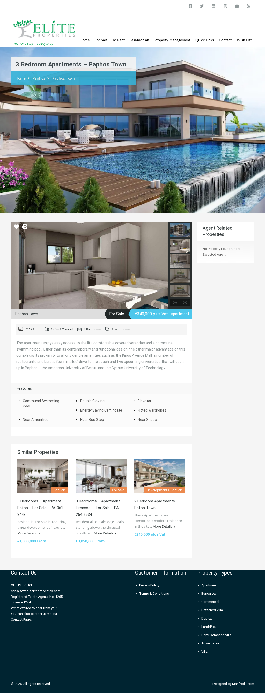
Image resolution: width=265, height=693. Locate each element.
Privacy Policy (149, 585)
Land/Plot (208, 627)
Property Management (172, 40)
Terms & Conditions (154, 593)
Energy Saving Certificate (101, 410)
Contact (225, 40)
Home (85, 40)
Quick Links (204, 40)
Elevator (144, 401)
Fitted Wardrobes (152, 410)
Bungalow (208, 593)
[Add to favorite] (16, 228)
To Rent (119, 40)
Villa (204, 651)
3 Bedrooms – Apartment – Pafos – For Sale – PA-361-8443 (41, 508)
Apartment (209, 585)
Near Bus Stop (92, 420)
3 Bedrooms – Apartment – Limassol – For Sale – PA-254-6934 (99, 508)
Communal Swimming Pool (41, 403)
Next (163, 265)
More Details (27, 533)
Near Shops (147, 420)
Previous (15, 265)
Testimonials (139, 40)
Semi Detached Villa (216, 635)
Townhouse (210, 643)
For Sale (101, 40)
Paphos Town (63, 78)
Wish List (244, 40)
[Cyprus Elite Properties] (44, 32)
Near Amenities (35, 420)
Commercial (210, 602)
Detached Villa (212, 610)
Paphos (39, 78)
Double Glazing (92, 401)
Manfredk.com (243, 684)
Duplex (206, 618)
